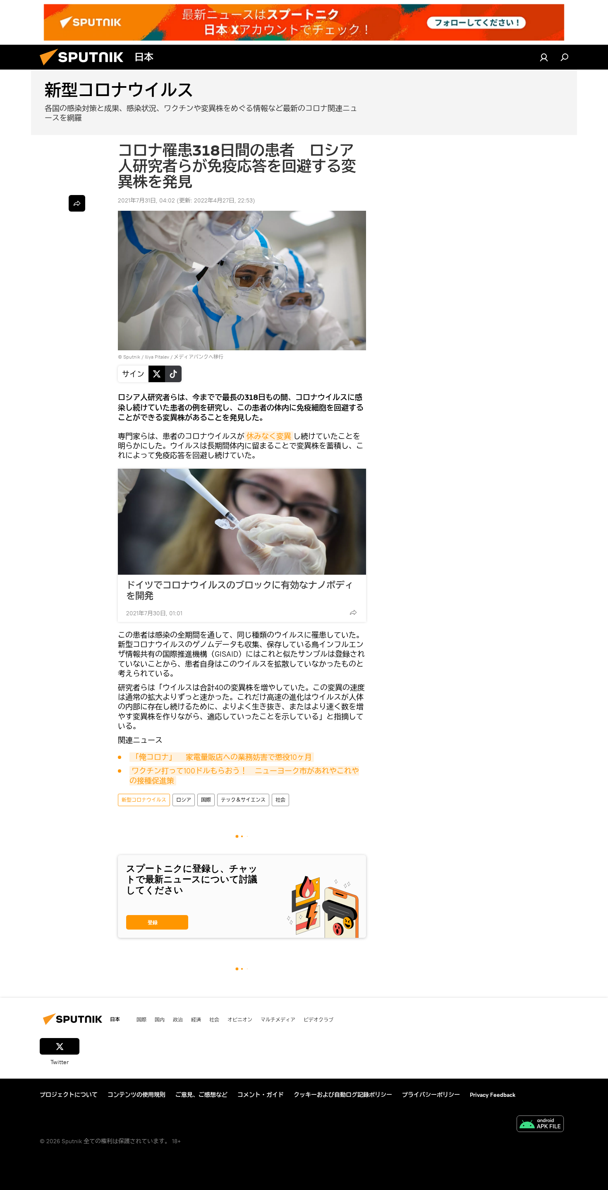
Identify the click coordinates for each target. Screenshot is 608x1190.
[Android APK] (540, 1124)
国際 (206, 800)
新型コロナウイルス (144, 800)
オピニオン (239, 1019)
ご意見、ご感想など (201, 1094)
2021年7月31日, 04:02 (146, 200)
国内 (160, 1019)
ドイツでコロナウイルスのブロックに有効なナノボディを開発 (240, 590)
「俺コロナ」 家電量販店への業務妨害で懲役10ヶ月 (222, 757)
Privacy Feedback (492, 1094)
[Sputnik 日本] (84, 67)
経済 (196, 1019)
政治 (178, 1019)
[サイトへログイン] (544, 57)
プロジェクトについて (69, 1094)
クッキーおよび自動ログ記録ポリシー (343, 1094)
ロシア (183, 800)
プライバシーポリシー (431, 1094)
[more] (353, 612)
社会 (280, 800)
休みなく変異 (269, 436)
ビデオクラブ (318, 1019)
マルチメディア (278, 1019)
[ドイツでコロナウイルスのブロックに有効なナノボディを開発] (242, 522)
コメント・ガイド (260, 1094)
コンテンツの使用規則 (136, 1094)
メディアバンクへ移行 (198, 357)
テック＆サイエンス (243, 800)
